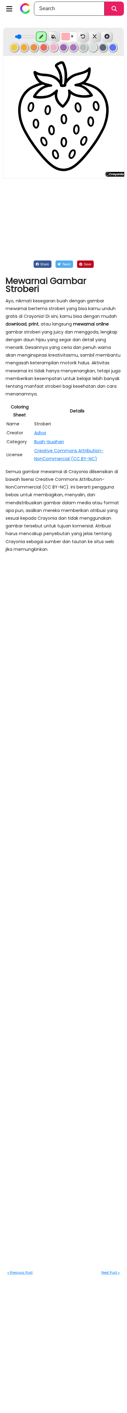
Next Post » (110, 1272)
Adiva (40, 433)
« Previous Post (20, 1272)
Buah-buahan (49, 442)
